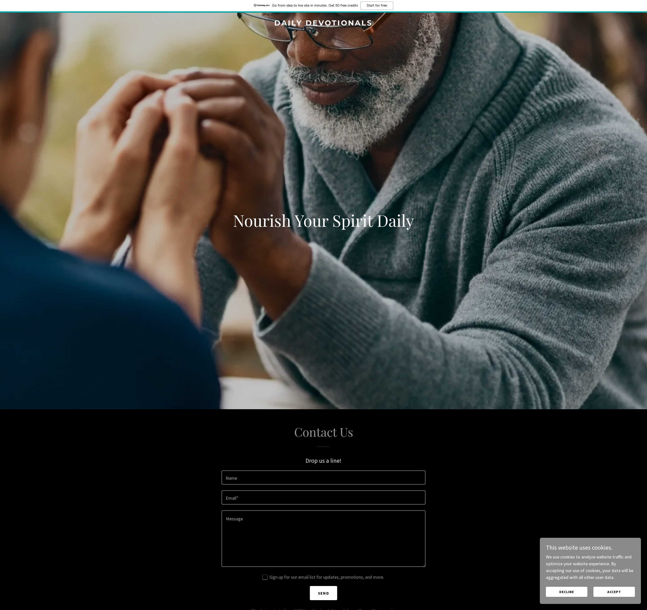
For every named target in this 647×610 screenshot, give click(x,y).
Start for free (377, 5)
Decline (566, 592)
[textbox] (323, 477)
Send (323, 593)
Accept (614, 592)
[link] (323, 24)
